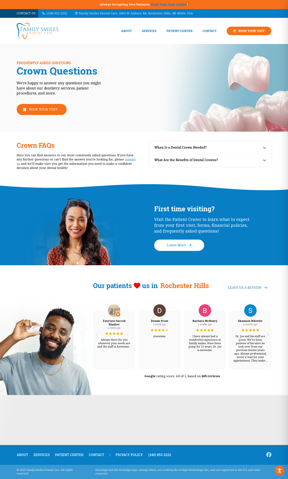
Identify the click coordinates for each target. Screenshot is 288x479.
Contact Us (26, 13)
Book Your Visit (251, 31)
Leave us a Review (244, 287)
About (126, 31)
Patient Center (179, 31)
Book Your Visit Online (169, 4)
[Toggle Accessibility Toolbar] (279, 470)
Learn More (176, 245)
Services (149, 31)
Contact (209, 31)
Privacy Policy (129, 455)
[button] (97, 334)
